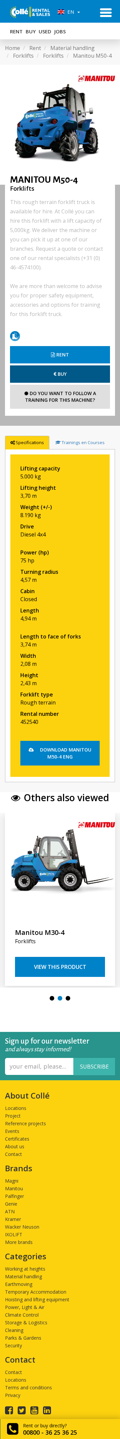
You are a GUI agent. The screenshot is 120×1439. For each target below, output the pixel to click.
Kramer (13, 1219)
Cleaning (14, 1330)
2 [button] (60, 998)
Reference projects (25, 1123)
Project (13, 1116)
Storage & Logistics (26, 1322)
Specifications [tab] (30, 442)
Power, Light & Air (24, 1307)
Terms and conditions (28, 1387)
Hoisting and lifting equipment (37, 1299)
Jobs (60, 31)
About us (14, 1146)
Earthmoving (18, 1284)
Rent (16, 31)
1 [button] (52, 998)
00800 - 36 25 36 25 (50, 1432)
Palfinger (14, 1196)
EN (70, 11)
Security (13, 1345)
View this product (60, 967)
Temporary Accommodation (35, 1292)
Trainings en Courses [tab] (83, 442)
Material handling (23, 1276)
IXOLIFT (13, 1234)
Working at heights (25, 1269)
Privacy (12, 1395)
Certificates (17, 1139)
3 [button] (68, 998)
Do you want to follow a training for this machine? (60, 396)
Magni (11, 1181)
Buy (31, 31)
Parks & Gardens (23, 1338)
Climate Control (22, 1315)
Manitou (14, 1188)
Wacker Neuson (22, 1227)
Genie (11, 1204)
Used (45, 31)
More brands (19, 1242)
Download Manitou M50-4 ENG (65, 753)
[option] (60, 125)
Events (12, 1131)
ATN (10, 1211)
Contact (13, 1154)
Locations (15, 1108)
